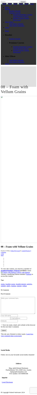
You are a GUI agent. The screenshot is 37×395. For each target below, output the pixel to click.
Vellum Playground (15, 251)
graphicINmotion (26, 251)
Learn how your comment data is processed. (17, 335)
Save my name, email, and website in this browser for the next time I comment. (18, 326)
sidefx (8, 286)
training (13, 286)
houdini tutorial (21, 284)
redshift (3, 286)
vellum (24, 286)
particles (29, 284)
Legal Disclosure (7, 382)
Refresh (28, 274)
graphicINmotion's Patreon (10, 270)
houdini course (10, 284)
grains (3, 284)
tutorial (19, 286)
